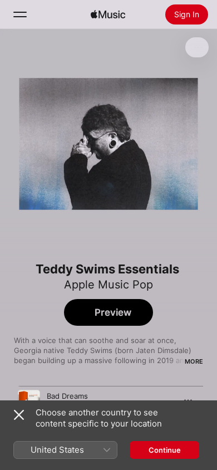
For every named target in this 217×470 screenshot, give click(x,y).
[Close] (19, 415)
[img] (108, 14)
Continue (165, 449)
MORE (194, 361)
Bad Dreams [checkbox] (67, 395)
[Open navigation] (20, 14)
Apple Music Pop (108, 284)
